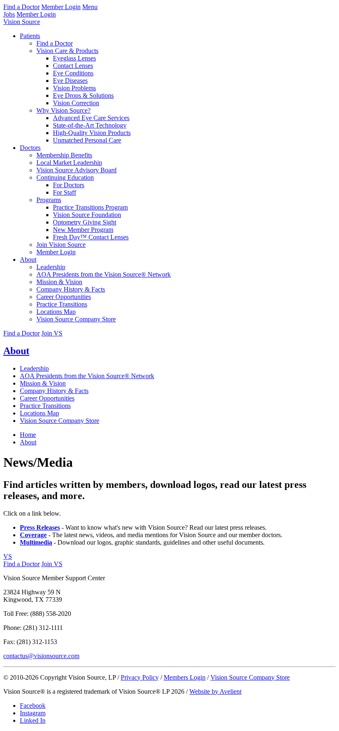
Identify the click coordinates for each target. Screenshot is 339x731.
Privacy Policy (140, 677)
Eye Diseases (70, 80)
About (28, 259)
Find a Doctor (21, 6)
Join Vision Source (61, 244)
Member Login (61, 6)
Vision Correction (76, 102)
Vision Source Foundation (87, 214)
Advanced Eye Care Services (91, 117)
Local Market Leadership (69, 162)
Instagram (32, 713)
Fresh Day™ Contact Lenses (91, 237)
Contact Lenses (73, 65)
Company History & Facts (70, 289)
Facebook (32, 705)
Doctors (30, 147)
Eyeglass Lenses (74, 58)
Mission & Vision (59, 281)
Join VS (51, 333)
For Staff (64, 192)
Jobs (9, 14)
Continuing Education (65, 177)
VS (7, 556)
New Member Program (83, 229)
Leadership (50, 266)
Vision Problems (74, 88)
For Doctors (68, 184)
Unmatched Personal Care (87, 140)
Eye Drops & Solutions (83, 95)
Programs (48, 199)
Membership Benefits (64, 155)
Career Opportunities (63, 296)
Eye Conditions (73, 73)
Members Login (184, 677)
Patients (30, 35)
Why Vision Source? (63, 110)
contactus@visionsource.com (41, 655)
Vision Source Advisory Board (76, 170)
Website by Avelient (215, 691)
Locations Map (56, 311)
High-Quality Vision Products (92, 132)
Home (28, 434)
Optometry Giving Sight (84, 222)
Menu (90, 6)
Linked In (32, 720)
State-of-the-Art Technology (90, 125)
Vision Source (21, 21)
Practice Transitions (61, 304)
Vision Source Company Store (76, 319)
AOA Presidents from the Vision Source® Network (103, 274)
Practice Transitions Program (90, 207)
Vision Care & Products (67, 50)
